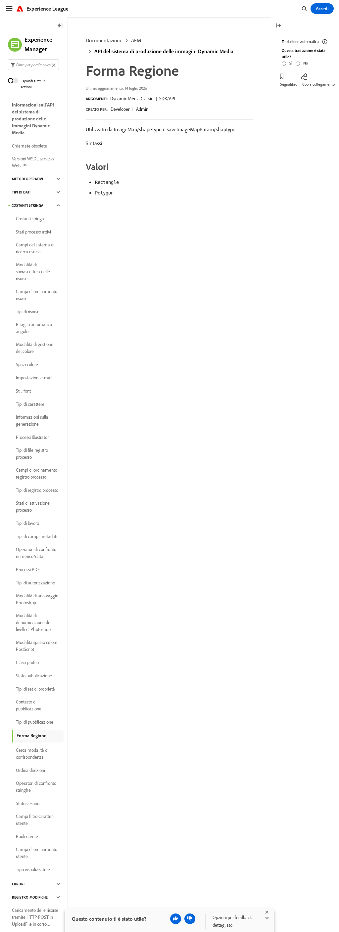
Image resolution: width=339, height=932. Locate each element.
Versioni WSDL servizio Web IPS (33, 162)
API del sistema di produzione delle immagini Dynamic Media (163, 51)
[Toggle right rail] (278, 26)
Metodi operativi (27, 179)
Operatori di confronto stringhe (36, 786)
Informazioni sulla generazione (32, 420)
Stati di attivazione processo (33, 506)
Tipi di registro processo (37, 490)
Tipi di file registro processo (32, 453)
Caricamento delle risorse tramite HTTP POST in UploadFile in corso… (35, 917)
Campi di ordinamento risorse (36, 294)
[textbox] (33, 64)
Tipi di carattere (30, 404)
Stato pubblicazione (34, 676)
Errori (18, 884)
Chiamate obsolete (29, 146)
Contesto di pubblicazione (28, 705)
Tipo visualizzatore (33, 869)
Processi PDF (28, 569)
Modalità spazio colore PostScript (36, 645)
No (305, 63)
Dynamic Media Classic (131, 99)
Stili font (23, 391)
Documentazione (104, 40)
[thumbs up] (175, 918)
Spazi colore (27, 364)
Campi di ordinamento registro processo (36, 473)
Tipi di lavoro (27, 523)
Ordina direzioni (30, 770)
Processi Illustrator (32, 437)
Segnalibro (288, 84)
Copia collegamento (318, 84)
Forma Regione (31, 736)
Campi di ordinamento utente (36, 852)
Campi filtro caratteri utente (35, 819)
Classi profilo (27, 662)
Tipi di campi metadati (36, 536)
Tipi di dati (21, 192)
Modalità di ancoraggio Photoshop (37, 599)
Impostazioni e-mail (34, 378)
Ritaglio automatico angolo (34, 327)
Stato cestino (27, 803)
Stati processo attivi (33, 232)
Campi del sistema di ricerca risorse (35, 248)
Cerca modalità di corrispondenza (32, 753)
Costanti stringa (27, 205)
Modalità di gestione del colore (34, 347)
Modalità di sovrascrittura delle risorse (33, 271)
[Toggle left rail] (60, 26)
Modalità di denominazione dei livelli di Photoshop (33, 622)
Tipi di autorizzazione (35, 583)
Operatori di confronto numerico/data (36, 552)
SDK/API (167, 99)
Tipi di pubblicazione (34, 722)
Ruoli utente (27, 836)
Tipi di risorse (27, 312)
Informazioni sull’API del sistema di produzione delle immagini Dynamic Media (33, 119)
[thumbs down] (189, 918)
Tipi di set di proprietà (35, 689)
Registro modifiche (30, 897)
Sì (290, 63)
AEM (136, 40)
